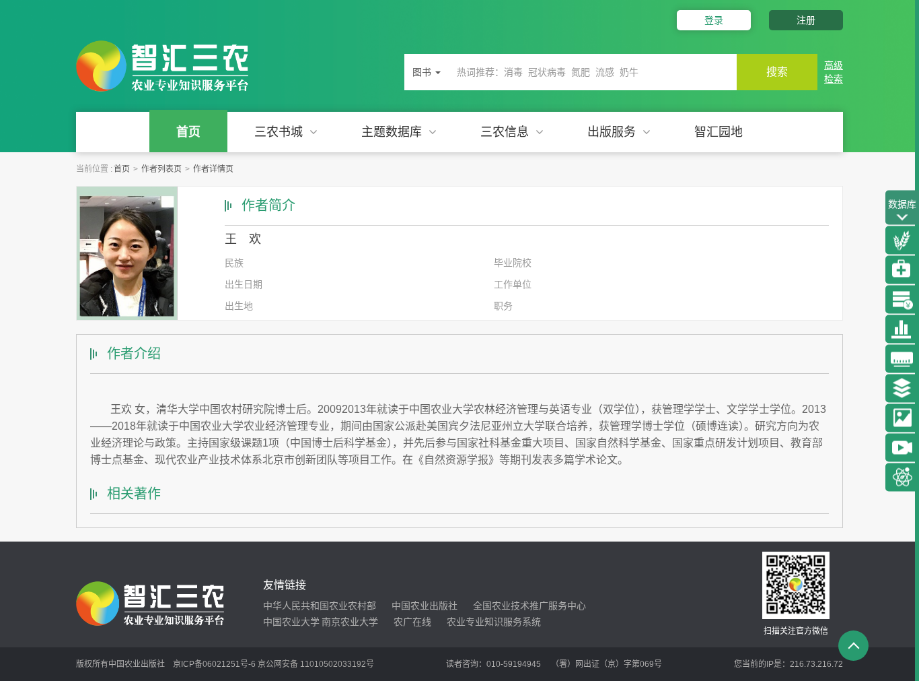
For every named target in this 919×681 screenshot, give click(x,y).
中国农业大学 (291, 621)
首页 (188, 132)
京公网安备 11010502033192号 (316, 664)
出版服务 (611, 132)
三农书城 (278, 132)
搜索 (777, 71)
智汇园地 (718, 132)
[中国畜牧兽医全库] (902, 269)
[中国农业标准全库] (902, 358)
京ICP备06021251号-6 (214, 664)
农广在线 (412, 621)
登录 (713, 20)
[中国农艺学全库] (902, 240)
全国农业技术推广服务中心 (529, 605)
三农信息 (504, 132)
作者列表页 (161, 169)
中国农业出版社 (424, 605)
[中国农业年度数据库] (902, 329)
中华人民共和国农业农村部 (319, 605)
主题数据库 (391, 132)
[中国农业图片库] (902, 417)
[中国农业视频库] (902, 447)
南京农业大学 (350, 621)
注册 (806, 20)
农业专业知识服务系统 (494, 621)
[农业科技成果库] (902, 477)
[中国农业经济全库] (902, 299)
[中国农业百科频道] (902, 388)
